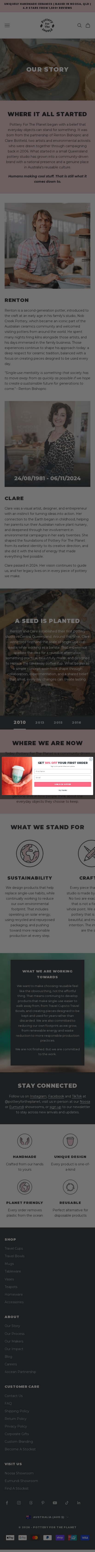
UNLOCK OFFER (62, 784)
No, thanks (63, 790)
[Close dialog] (90, 759)
